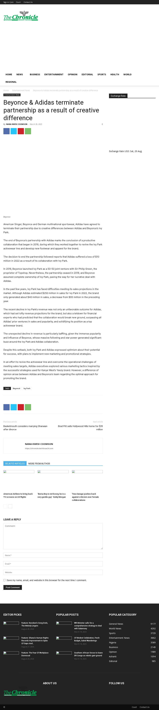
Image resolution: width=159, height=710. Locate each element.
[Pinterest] (21, 131)
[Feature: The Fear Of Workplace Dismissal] (11, 656)
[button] (152, 74)
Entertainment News (21, 90)
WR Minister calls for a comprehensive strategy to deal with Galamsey (88, 626)
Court (18, 2)
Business (35, 74)
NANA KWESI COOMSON (16, 124)
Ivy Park (27, 388)
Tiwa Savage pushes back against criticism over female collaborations (85, 497)
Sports (102, 74)
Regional (11, 81)
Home (9, 74)
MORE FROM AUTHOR (39, 463)
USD (127, 151)
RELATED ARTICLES (15, 463)
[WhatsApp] (28, 131)
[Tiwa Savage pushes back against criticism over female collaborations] (87, 480)
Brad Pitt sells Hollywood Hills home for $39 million (80, 428)
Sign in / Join (8, 2)
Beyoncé (16, 388)
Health (114, 74)
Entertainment (54, 74)
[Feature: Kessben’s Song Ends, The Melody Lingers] (11, 627)
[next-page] (10, 506)
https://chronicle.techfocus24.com (39, 448)
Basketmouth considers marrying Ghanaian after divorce (25, 428)
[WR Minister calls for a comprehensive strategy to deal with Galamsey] (64, 627)
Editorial (87, 74)
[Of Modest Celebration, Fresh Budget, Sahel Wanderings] (64, 641)
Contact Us (28, 2)
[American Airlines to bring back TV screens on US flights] (18, 480)
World (127, 74)
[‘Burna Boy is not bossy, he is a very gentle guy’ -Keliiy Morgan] (53, 480)
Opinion (72, 74)
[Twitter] (14, 131)
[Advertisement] (79, 47)
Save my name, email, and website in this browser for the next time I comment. (47, 580)
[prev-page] (5, 506)
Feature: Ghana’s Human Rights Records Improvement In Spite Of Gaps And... (35, 641)
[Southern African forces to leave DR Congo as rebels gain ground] (64, 656)
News (19, 74)
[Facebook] (6, 131)
